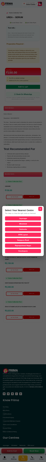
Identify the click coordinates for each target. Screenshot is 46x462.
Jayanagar (23, 218)
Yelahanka (23, 229)
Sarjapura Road (23, 240)
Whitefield (23, 224)
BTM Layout (23, 235)
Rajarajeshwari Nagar (23, 245)
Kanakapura (23, 251)
